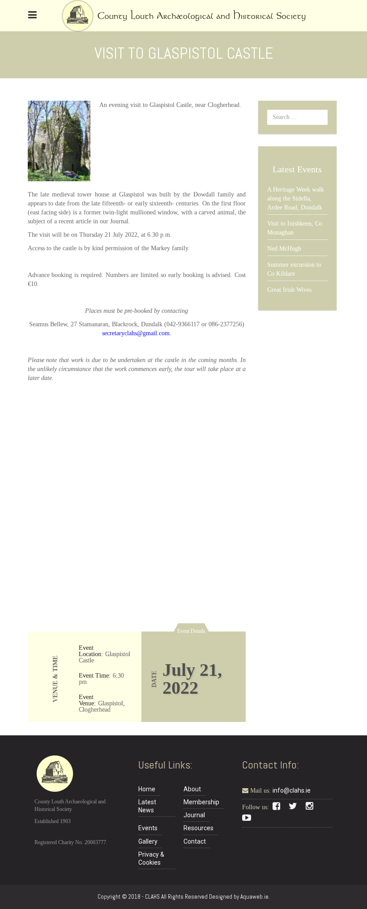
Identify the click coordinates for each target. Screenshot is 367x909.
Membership (201, 802)
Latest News (147, 806)
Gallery (148, 841)
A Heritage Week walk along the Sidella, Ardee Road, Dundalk (295, 198)
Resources (198, 828)
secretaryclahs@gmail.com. (136, 333)
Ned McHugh (284, 248)
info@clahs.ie (292, 790)
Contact (195, 841)
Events (148, 828)
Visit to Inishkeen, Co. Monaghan (295, 228)
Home (146, 789)
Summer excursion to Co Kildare (294, 269)
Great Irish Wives (289, 289)
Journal (194, 815)
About (192, 789)
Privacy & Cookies (151, 858)
